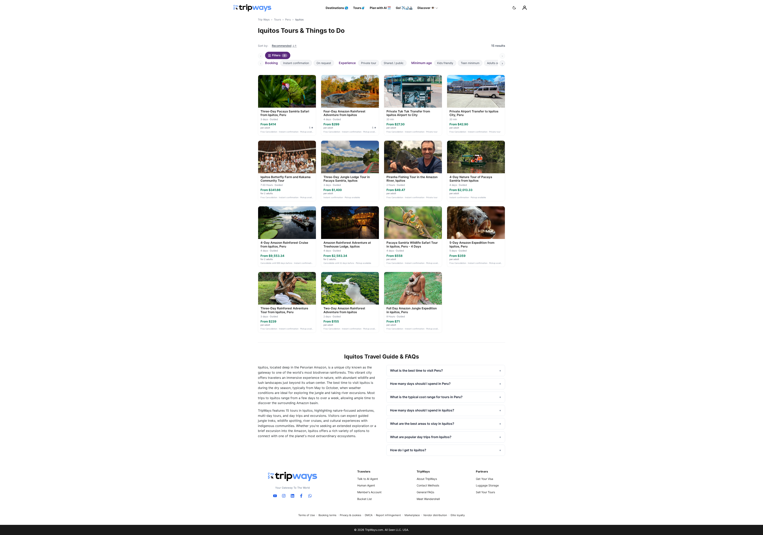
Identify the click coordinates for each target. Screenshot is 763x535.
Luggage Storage (487, 485)
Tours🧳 (359, 8)
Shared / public (394, 63)
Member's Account (369, 492)
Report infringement (388, 515)
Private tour (368, 63)
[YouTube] (275, 495)
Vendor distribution (435, 515)
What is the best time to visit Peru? (416, 370)
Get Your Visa (484, 478)
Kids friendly (445, 63)
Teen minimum (470, 63)
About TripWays (427, 478)
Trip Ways (264, 19)
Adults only (494, 63)
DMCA (369, 515)
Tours (277, 19)
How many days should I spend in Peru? (420, 384)
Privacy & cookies (350, 515)
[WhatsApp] (310, 495)
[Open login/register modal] (524, 7)
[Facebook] (301, 495)
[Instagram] (283, 495)
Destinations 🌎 (337, 8)
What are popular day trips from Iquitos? (420, 437)
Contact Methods (428, 485)
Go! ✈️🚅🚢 (404, 8)
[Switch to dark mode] (514, 7)
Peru (288, 19)
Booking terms (327, 515)
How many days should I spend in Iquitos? (422, 410)
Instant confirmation (296, 63)
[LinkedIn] (292, 495)
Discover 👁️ (426, 8)
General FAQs (425, 492)
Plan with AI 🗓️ (380, 8)
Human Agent (366, 485)
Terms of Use (306, 515)
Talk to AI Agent (367, 478)
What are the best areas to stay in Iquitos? (422, 424)
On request (324, 63)
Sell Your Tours (485, 492)
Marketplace (412, 515)
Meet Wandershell (428, 499)
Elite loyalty (458, 515)
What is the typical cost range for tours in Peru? (426, 397)
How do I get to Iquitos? (408, 450)
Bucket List (364, 499)
